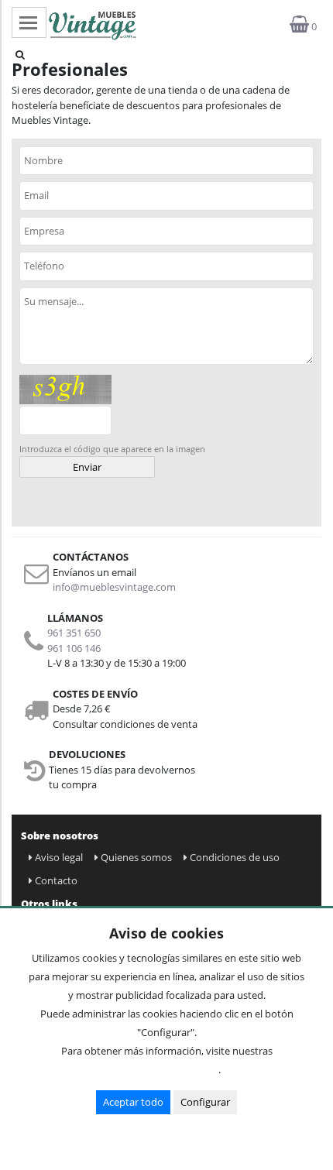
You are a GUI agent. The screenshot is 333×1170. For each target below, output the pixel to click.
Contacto (56, 880)
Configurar (205, 1102)
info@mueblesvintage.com (114, 587)
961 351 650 (74, 633)
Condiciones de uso (235, 857)
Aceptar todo (133, 1102)
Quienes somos (136, 857)
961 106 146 (74, 648)
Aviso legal (59, 857)
